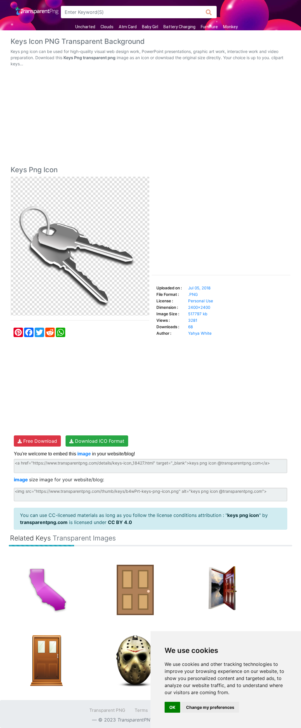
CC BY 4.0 (120, 522)
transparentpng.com (44, 522)
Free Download (39, 441)
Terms (141, 710)
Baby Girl (150, 26)
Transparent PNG (107, 710)
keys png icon (243, 515)
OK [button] (172, 707)
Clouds (107, 26)
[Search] (209, 12)
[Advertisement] (150, 117)
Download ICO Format (98, 441)
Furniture (209, 26)
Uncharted (85, 26)
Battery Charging (179, 26)
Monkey (230, 26)
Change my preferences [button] (210, 707)
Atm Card (128, 26)
